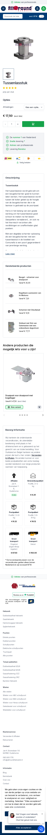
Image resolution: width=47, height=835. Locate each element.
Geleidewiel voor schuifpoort (14, 706)
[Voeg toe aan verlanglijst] (39, 407)
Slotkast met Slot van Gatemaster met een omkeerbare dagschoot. (29, 325)
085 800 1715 (8, 757)
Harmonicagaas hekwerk (13, 623)
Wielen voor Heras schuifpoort (15, 703)
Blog (5, 773)
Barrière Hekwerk (10, 681)
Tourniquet (7, 652)
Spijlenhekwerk (9, 627)
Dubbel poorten (9, 641)
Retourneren (8, 740)
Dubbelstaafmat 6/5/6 (11, 666)
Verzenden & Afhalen (11, 736)
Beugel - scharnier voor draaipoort (29, 278)
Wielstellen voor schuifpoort (14, 710)
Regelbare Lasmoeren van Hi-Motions (30, 294)
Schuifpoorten (8, 645)
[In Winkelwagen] (33, 124)
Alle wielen (7, 692)
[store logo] (20, 8)
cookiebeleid (19, 807)
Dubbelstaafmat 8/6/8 (11, 670)
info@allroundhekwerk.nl (13, 760)
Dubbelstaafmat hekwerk (13, 616)
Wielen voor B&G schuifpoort (14, 699)
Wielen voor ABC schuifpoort (14, 695)
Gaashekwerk (8, 619)
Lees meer (10, 254)
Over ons (6, 780)
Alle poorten (8, 656)
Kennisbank (7, 776)
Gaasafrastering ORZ (11, 677)
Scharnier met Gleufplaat (29, 310)
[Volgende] (43, 415)
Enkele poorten (9, 637)
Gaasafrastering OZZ (11, 674)
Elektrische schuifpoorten (13, 648)
